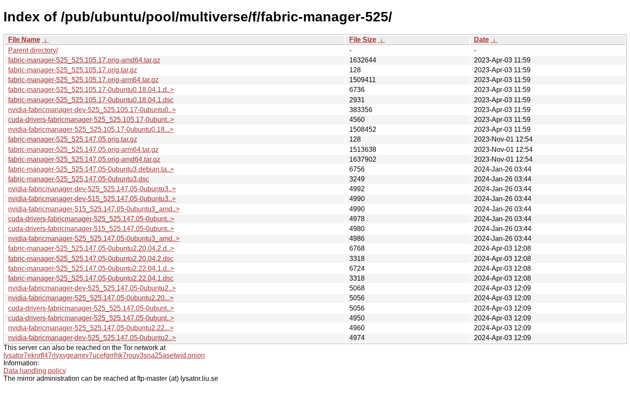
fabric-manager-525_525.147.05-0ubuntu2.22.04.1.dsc (91, 278)
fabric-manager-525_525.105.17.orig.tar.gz (72, 70)
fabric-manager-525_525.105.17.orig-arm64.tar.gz (83, 79)
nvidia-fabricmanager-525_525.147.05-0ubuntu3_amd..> (94, 238)
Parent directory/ (33, 50)
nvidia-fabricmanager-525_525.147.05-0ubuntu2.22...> (91, 328)
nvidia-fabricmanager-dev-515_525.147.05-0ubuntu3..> (92, 198)
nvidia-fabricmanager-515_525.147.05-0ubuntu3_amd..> (94, 209)
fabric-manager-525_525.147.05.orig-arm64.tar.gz (83, 149)
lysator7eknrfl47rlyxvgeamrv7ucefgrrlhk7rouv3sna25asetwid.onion (104, 355)
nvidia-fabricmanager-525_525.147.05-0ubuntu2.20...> (91, 298)
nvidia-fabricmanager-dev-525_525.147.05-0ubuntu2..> (92, 288)
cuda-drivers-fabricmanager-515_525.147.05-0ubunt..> (91, 228)
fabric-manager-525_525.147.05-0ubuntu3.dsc (78, 179)
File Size (362, 39)
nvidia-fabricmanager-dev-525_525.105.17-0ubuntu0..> (92, 109)
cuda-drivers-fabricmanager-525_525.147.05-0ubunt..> (91, 218)
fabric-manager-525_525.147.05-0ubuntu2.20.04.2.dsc (91, 258)
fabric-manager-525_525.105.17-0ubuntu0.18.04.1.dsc (91, 100)
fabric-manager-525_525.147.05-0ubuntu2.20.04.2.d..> (91, 248)
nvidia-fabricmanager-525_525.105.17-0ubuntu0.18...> (91, 129)
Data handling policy (34, 370)
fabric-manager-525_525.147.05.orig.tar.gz (72, 139)
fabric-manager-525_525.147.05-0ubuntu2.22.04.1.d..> (91, 268)
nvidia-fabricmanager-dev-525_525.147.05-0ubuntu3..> (92, 189)
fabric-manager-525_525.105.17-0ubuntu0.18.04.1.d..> (91, 89)
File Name (24, 39)
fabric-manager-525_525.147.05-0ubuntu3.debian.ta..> (91, 169)
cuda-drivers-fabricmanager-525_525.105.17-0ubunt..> (91, 119)
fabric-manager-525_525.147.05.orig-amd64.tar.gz (84, 159)
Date (481, 39)
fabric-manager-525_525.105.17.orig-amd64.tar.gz (84, 60)
